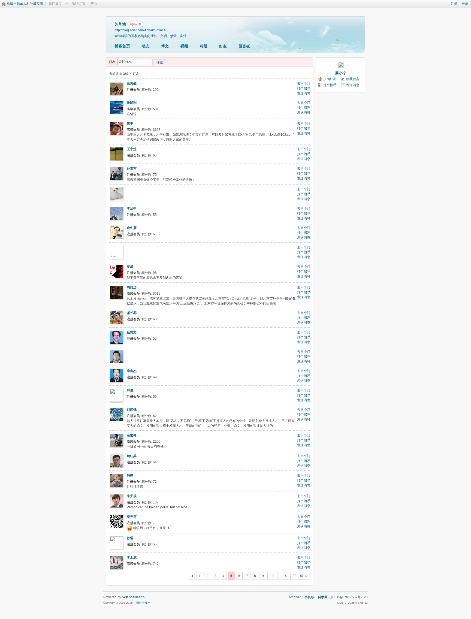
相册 (203, 46)
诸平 (130, 123)
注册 (454, 4)
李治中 (132, 208)
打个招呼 (303, 88)
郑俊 (130, 390)
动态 (145, 46)
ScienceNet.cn (133, 597)
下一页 (298, 576)
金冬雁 (132, 228)
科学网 (323, 597)
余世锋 (132, 435)
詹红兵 (132, 456)
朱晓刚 (132, 103)
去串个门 (303, 83)
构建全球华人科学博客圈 (25, 4)
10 (272, 576)
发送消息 (303, 93)
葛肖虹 (132, 83)
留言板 (244, 46)
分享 (138, 24)
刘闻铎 (132, 410)
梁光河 (132, 517)
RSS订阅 (78, 4)
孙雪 (130, 538)
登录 (465, 4)
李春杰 (132, 371)
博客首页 (122, 46)
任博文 (132, 332)
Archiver (295, 597)
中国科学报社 (142, 602)
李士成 (132, 557)
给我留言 (352, 79)
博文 (165, 46)
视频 (184, 46)
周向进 (132, 287)
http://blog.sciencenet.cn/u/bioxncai (140, 30)
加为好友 (329, 79)
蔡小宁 (340, 73)
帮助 (93, 4)
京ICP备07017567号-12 (348, 597)
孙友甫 (132, 168)
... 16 (283, 576)
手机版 (309, 597)
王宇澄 (132, 149)
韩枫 (130, 475)
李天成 (132, 496)
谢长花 (132, 313)
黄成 (130, 266)
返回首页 (55, 4)
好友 (223, 46)
